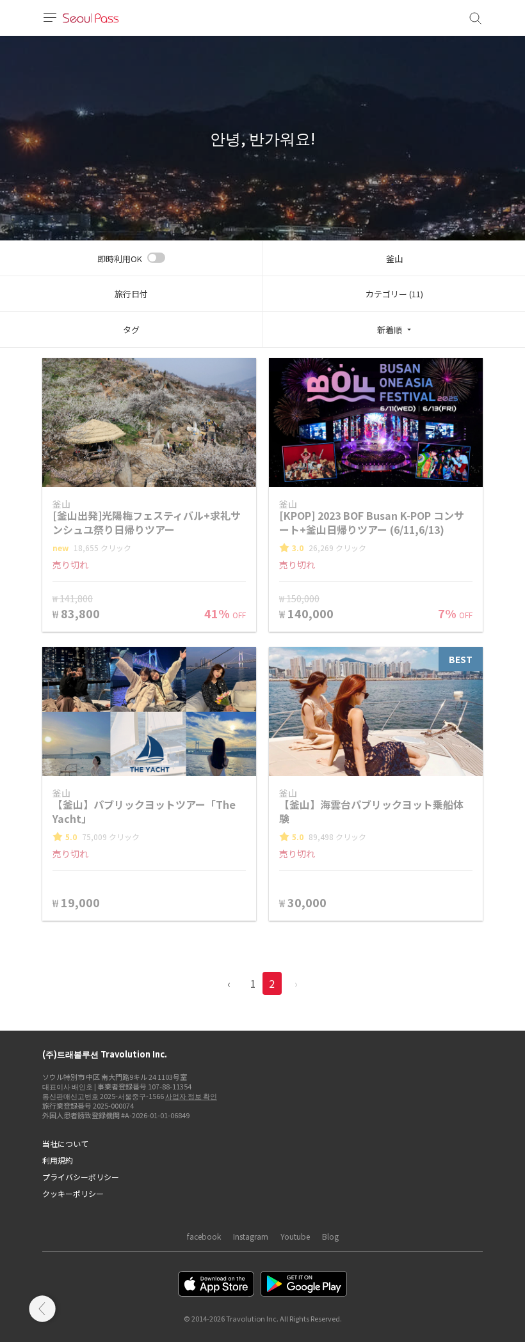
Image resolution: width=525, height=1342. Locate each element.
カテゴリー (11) (394, 294)
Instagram (250, 1236)
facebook (204, 1236)
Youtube (295, 1236)
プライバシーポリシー (80, 1176)
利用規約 (57, 1160)
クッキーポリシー (73, 1193)
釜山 (394, 259)
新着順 (389, 330)
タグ (131, 330)
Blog (330, 1236)
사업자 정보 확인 (191, 1096)
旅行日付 (131, 294)
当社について (65, 1143)
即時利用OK (119, 259)
